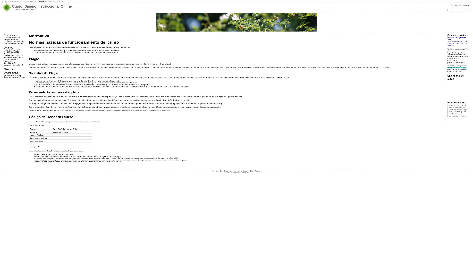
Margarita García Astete (457, 116)
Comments (466, 5)
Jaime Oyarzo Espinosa (457, 112)
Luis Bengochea (454, 114)
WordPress (236, 173)
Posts (456, 5)
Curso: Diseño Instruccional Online (42, 6)
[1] (188, 100)
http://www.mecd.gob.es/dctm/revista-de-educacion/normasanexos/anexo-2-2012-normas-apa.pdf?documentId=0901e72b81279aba (121, 110)
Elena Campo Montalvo (457, 107)
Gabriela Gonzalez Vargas (458, 110)
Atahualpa (245, 173)
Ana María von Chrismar (457, 105)
